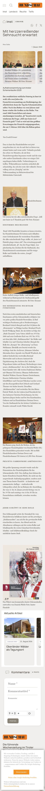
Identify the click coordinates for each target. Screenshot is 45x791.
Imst (5, 12)
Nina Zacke (6, 44)
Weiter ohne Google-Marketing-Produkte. (22, 777)
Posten (13, 721)
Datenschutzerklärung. (11, 786)
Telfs (31, 12)
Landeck (13, 12)
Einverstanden (21, 772)
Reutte (23, 12)
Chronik (19, 21)
